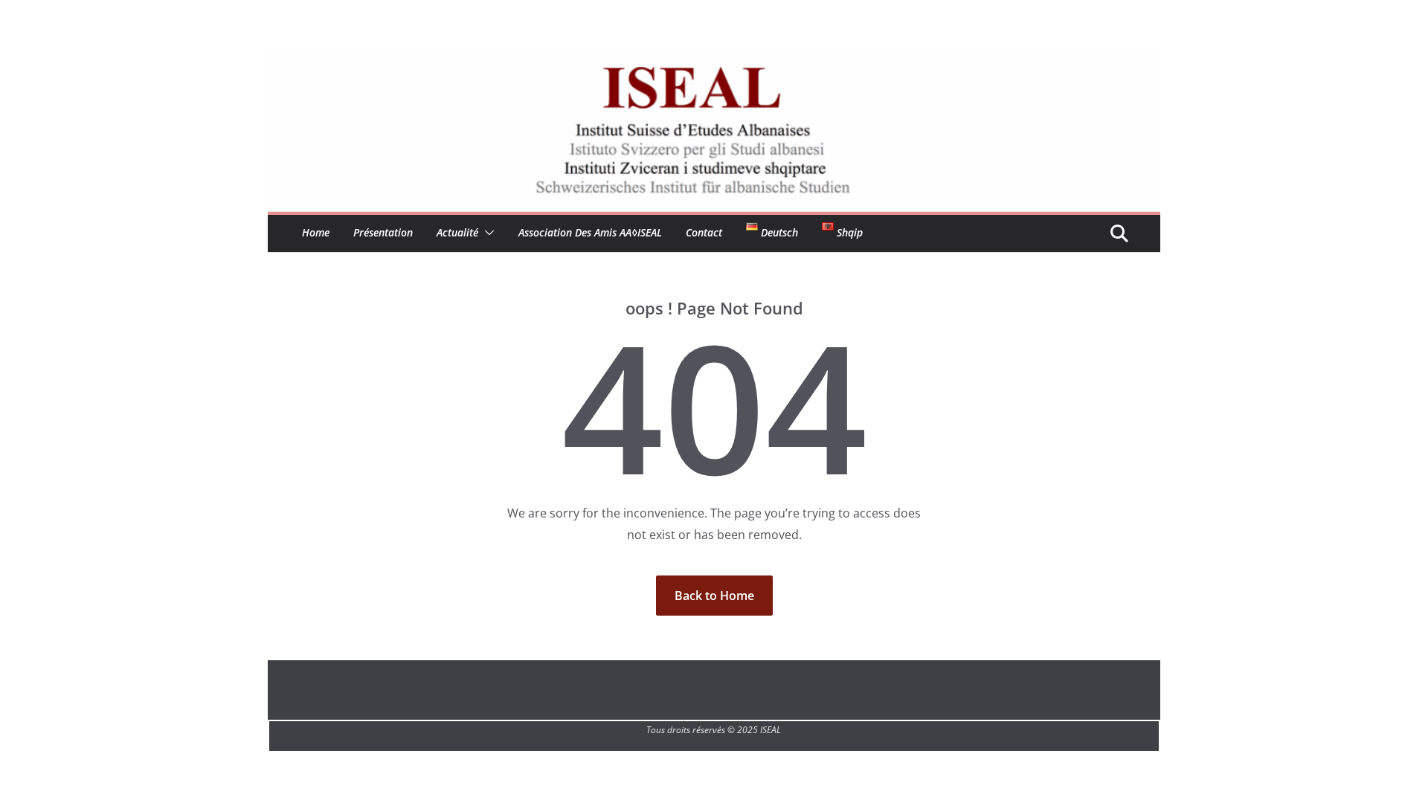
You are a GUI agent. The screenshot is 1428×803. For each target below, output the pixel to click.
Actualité (457, 232)
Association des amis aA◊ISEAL (590, 232)
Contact (704, 232)
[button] (486, 232)
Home (315, 232)
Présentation (383, 232)
